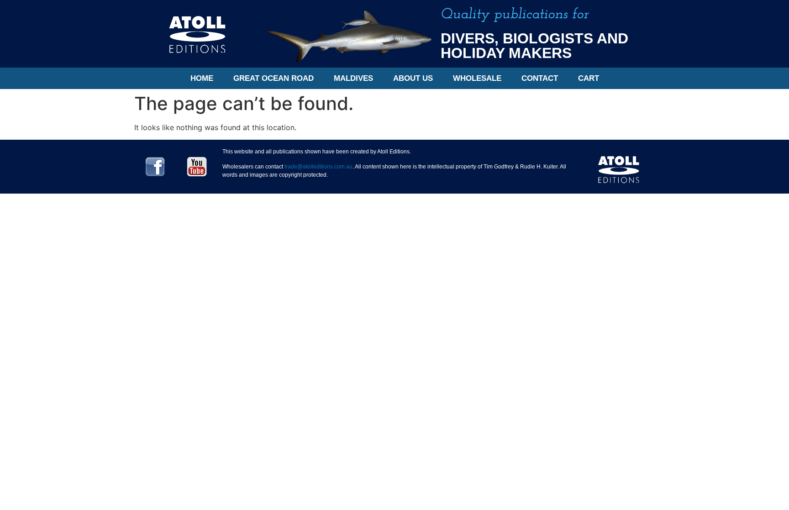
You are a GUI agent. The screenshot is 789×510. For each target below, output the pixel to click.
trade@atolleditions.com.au (318, 166)
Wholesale (477, 78)
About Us (413, 78)
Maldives (353, 78)
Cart (588, 78)
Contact (539, 78)
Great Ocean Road (273, 78)
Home (201, 78)
